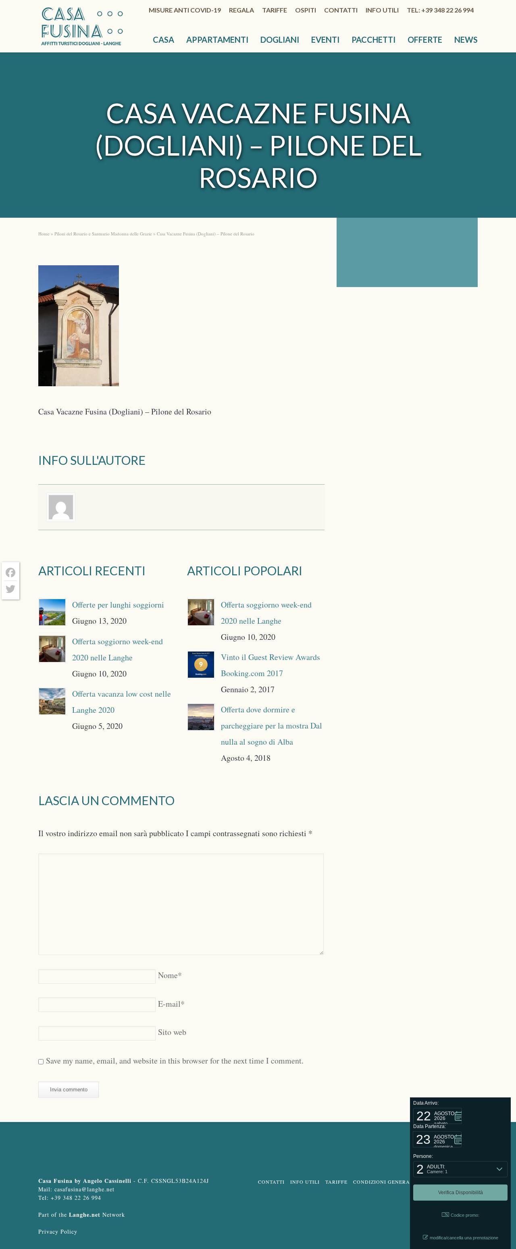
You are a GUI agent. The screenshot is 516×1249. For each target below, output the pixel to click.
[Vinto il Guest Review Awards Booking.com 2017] (201, 665)
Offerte (425, 39)
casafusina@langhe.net (84, 1189)
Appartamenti (217, 39)
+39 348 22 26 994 (76, 1197)
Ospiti (305, 10)
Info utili (382, 10)
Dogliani (279, 39)
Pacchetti (373, 39)
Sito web (172, 1031)
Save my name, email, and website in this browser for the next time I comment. (175, 1060)
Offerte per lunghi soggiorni (118, 604)
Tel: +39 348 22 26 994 (440, 10)
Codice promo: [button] (465, 1215)
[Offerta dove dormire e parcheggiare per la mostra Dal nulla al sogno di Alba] (201, 717)
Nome (170, 975)
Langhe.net (84, 1214)
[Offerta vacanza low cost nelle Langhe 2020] (52, 701)
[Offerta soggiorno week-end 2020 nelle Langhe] (52, 649)
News (466, 39)
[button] (437, 1116)
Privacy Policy (57, 1231)
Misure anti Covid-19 (185, 10)
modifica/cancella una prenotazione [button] (464, 1237)
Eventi (325, 39)
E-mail (171, 1003)
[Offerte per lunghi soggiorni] (52, 612)
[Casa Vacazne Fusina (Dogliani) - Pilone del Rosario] (78, 328)
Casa (163, 39)
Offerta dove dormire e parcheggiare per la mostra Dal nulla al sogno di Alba (271, 725)
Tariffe (274, 10)
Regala (241, 10)
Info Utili (305, 1181)
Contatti (341, 10)
